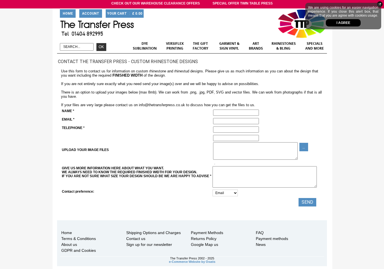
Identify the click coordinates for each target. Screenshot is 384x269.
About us (69, 244)
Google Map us (204, 244)
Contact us (135, 238)
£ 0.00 (137, 13)
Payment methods (272, 238)
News (261, 244)
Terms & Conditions (78, 238)
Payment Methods (207, 232)
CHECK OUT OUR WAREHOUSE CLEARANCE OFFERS (155, 3)
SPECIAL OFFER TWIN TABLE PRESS (243, 3)
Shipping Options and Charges (153, 232)
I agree (343, 23)
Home (66, 232)
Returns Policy (203, 238)
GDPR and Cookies (78, 250)
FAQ (260, 232)
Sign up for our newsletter (149, 244)
